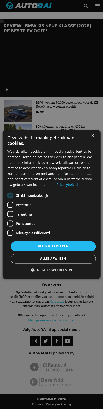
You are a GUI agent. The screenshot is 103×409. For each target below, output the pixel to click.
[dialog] (52, 204)
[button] (51, 270)
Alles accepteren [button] (53, 246)
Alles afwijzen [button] (53, 259)
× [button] (92, 136)
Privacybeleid (67, 184)
